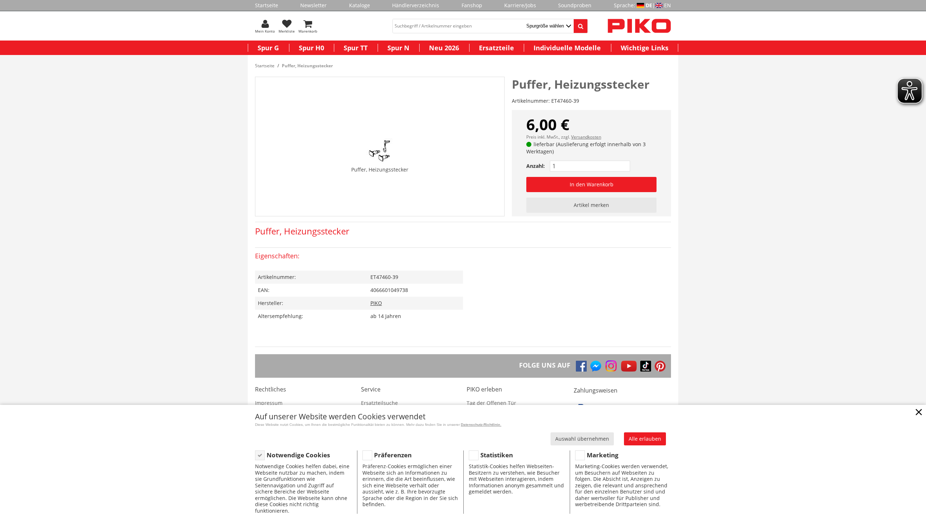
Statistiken (496, 455)
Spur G (268, 47)
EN (667, 5)
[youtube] (629, 366)
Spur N (398, 47)
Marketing (603, 455)
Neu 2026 (444, 47)
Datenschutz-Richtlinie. (481, 425)
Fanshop (472, 5)
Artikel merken (591, 205)
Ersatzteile (496, 47)
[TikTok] (645, 366)
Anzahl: (535, 165)
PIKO (376, 303)
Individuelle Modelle (567, 47)
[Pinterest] (660, 366)
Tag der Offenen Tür (491, 402)
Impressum (269, 402)
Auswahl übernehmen (582, 438)
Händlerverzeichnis (415, 5)
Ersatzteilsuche (379, 402)
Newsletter (313, 5)
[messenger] (595, 366)
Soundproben (574, 5)
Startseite (266, 5)
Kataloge (359, 5)
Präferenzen (393, 455)
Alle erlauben (645, 438)
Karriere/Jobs (520, 5)
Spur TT (356, 47)
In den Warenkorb (591, 184)
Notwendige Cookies (298, 455)
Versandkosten (586, 137)
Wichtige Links (644, 47)
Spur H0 (311, 47)
